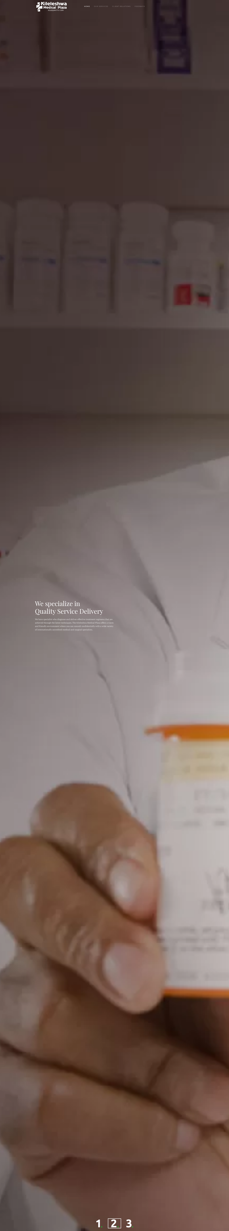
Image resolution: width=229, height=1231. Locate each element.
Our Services (101, 6)
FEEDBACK (140, 6)
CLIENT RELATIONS (121, 6)
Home (87, 6)
